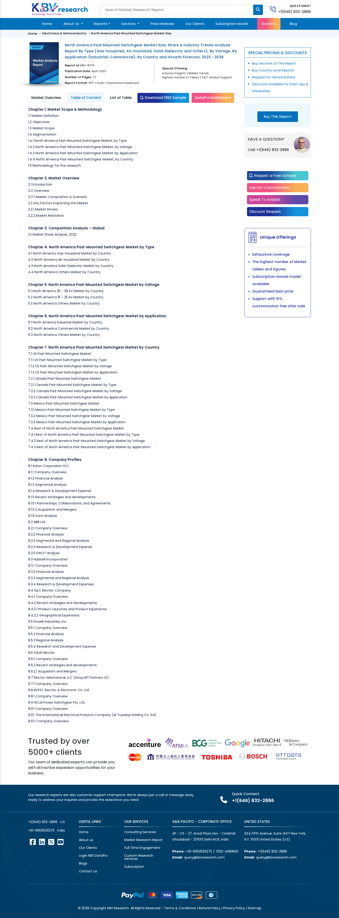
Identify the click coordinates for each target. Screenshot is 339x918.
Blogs (83, 863)
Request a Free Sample (274, 175)
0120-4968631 (227, 851)
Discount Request (265, 211)
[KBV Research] (60, 9)
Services (129, 23)
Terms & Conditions (180, 908)
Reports (100, 23)
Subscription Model (231, 23)
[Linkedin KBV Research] (42, 841)
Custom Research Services (138, 857)
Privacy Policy (234, 908)
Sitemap (254, 908)
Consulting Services (140, 832)
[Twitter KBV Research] (51, 841)
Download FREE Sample (165, 97)
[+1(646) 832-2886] (274, 9)
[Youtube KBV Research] (60, 841)
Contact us (88, 871)
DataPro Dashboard (213, 97)
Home (47, 23)
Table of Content (86, 97)
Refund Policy (209, 908)
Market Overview (46, 97)
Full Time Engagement (142, 847)
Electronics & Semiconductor (64, 33)
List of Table (121, 97)
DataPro (269, 23)
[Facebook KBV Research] (33, 841)
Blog (293, 23)
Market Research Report (143, 839)
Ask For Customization (269, 187)
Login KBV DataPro (93, 855)
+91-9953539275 (41, 830)
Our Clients (194, 23)
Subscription (134, 866)
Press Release (162, 23)
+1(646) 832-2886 (294, 11)
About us (86, 839)
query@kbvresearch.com (204, 857)
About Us (71, 23)
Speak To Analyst (265, 199)
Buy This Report (278, 116)
